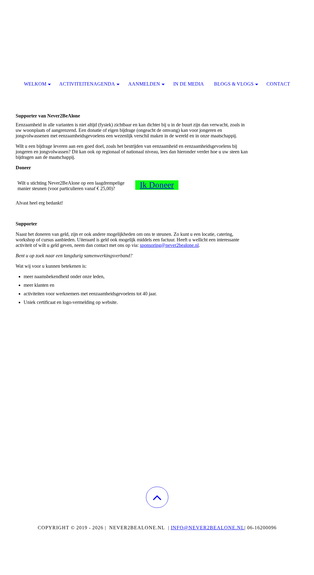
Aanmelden (144, 83)
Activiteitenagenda (87, 83)
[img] (157, 30)
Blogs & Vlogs (234, 83)
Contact (278, 83)
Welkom (35, 83)
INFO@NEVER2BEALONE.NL (207, 527)
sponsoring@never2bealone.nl (169, 245)
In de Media (188, 83)
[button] (157, 497)
